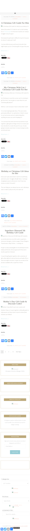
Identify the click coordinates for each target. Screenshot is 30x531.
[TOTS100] (16, 506)
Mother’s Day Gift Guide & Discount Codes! (15, 302)
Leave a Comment (23, 226)
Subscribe (15, 452)
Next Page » (18, 351)
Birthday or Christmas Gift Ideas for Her (15, 172)
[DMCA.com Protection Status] (15, 528)
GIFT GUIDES (22, 77)
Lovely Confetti (24, 526)
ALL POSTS (15, 77)
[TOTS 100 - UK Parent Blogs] (15, 505)
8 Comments (23, 297)
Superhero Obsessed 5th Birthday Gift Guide (15, 231)
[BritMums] (15, 404)
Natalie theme (15, 526)
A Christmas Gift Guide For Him (15, 23)
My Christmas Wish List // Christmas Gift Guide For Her (15, 88)
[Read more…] (4, 50)
